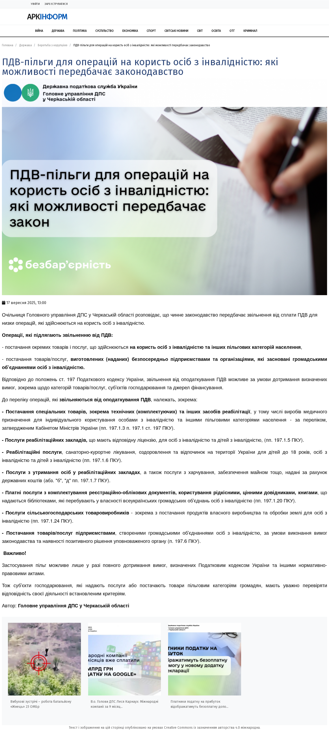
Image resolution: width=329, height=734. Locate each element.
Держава (58, 30)
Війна (39, 30)
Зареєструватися (56, 4)
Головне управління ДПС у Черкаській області (73, 605)
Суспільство (104, 30)
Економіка (130, 30)
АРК (47, 16)
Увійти (35, 4)
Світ (200, 30)
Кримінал (250, 30)
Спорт (151, 30)
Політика (80, 30)
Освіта (216, 30)
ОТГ (232, 30)
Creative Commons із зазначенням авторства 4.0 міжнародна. (212, 728)
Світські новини (176, 30)
